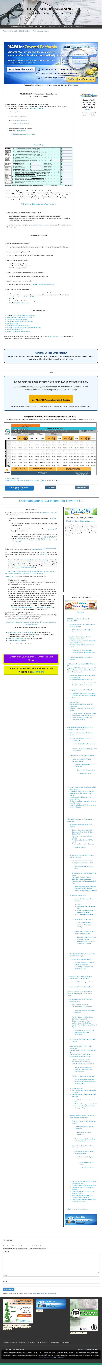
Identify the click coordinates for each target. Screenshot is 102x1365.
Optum (79, 904)
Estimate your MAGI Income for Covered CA (51, 501)
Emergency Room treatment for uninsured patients (86, 942)
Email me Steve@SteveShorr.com (43, 284)
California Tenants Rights (82, 764)
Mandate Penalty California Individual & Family (82, 646)
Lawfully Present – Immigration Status (84, 713)
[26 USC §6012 (48, 537)
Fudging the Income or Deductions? (81, 690)
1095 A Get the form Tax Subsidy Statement (82, 631)
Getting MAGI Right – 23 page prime (19, 632)
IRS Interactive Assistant (50, 548)
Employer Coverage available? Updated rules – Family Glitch (82, 642)
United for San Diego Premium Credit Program (81, 658)
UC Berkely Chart (14, 112)
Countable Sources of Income (25, 315)
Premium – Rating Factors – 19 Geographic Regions (82, 718)
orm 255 (32, 134)
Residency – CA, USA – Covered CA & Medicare (82, 709)
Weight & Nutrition (80, 847)
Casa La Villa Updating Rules (86, 770)
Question (6, 1251)
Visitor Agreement (49, 1357)
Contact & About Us (80, 26)
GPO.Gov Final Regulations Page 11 (22, 607)
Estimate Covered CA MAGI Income (81, 679)
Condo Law (78, 766)
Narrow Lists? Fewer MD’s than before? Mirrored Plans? (84, 932)
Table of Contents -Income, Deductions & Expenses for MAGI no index (80, 728)
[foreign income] (23, 134)
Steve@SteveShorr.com (21, 303)
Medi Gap (42, 26)
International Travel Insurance (84, 919)
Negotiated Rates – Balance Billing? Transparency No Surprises (86, 889)
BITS (83, 1349)
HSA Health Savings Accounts (81, 877)
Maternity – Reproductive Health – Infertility (83, 837)
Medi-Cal (32, 634)
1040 (53, 518)
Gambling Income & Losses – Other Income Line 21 (81, 798)
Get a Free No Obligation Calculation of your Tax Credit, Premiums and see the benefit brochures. (31, 623)
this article (19, 644)
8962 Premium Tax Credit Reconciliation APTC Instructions (82, 625)
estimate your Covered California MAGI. (21, 297)
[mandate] (18, 566)
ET (100, 1349)
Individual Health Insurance (18, 26)
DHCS (18, 541)
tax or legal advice (54, 336)
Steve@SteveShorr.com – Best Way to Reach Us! (51, 13)
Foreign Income (21, 130)
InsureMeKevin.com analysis (17, 640)
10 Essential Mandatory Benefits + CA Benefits (81, 825)
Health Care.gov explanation (28, 567)
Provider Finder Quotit (79, 895)
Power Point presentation (16, 638)
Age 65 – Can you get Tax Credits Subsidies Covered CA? (80, 638)
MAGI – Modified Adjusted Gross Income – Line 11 (80, 994)
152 (18, 617)
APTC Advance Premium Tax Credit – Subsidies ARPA (79, 620)
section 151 (43, 554)
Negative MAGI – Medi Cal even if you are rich (81, 668)
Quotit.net (88, 109)
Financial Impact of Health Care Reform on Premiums (84, 963)
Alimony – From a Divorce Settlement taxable (81, 734)
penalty (13, 566)
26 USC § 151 (10, 576)
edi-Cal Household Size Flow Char (30, 560)
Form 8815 (15, 123)
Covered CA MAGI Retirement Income (82, 791)
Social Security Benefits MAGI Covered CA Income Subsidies (83, 806)
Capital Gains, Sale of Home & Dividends (82, 755)
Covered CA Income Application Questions (20, 321)
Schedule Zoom (82, 487)
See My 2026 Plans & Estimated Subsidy (51, 400)
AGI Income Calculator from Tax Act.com (38, 204)
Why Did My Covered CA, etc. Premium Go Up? (84, 967)
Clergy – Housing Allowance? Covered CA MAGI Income (83, 788)
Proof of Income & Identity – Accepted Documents (81, 705)
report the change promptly (40, 225)
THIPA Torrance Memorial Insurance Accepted (85, 911)
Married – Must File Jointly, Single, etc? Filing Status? (84, 749)
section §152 (37, 549)
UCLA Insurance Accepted (85, 914)
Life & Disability (68, 26)
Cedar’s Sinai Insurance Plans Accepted (84, 900)
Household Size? (75, 702)
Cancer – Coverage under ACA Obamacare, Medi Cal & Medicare (82, 831)
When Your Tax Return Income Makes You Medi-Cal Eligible (26, 480)
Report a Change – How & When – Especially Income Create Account (81, 671)
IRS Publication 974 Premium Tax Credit (19, 317)
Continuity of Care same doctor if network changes (87, 938)
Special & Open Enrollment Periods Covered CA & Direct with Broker (81, 977)
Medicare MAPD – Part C (54, 26)
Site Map (80, 612)
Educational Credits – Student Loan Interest (81, 794)
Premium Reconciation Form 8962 (17, 319)
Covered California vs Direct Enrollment (79, 992)
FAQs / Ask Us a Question (41, 31)
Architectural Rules (85, 773)
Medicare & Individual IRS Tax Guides (19, 331)
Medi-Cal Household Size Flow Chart (38, 539)
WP (92, 1349)
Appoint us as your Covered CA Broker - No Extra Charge (31, 658)
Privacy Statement (60, 1357)
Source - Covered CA (13, 478)
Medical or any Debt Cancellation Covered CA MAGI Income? (83, 802)
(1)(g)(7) (18, 538)
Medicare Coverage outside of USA (83, 715)
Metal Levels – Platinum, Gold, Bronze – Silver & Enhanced (82, 856)
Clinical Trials (76, 834)
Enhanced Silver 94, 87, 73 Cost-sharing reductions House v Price (82, 862)
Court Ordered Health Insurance (85, 744)
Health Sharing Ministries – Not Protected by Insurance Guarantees (83, 651)
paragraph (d (52, 529)
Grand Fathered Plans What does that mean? (84, 874)
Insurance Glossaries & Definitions (85, 886)
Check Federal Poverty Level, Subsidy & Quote (19, 488)
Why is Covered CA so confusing (77, 1209)
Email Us (39, 1310)
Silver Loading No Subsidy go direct (84, 867)
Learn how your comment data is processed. (42, 1293)
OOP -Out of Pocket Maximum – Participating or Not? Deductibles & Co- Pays (84, 881)
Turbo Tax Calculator (43, 607)
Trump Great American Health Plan (81, 987)
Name (5, 1275)
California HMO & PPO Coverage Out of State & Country (84, 925)
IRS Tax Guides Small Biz (15, 329)
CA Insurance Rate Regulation (81, 959)
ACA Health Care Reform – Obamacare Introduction (79, 820)
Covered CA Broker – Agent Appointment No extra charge (82, 676)
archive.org (38, 671)
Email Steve (51, 487)
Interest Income (22, 120)
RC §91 (14, 134)
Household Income (12, 323)
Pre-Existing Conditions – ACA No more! (82, 841)
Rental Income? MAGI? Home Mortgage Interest (81, 760)
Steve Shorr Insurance (51, 9)
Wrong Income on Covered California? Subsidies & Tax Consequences (84, 684)
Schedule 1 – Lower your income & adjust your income (24, 327)
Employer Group (32, 26)
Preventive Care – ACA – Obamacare (83, 844)
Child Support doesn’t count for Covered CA (82, 739)
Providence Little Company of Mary (86, 907)
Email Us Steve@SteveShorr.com (80, 521)
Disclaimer (41, 1357)
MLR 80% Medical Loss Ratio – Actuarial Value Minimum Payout (82, 955)
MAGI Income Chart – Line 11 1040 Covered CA (81, 665)
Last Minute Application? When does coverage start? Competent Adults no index (83, 695)
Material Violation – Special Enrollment (84, 982)
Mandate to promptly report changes (18, 325)
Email (5, 1282)
